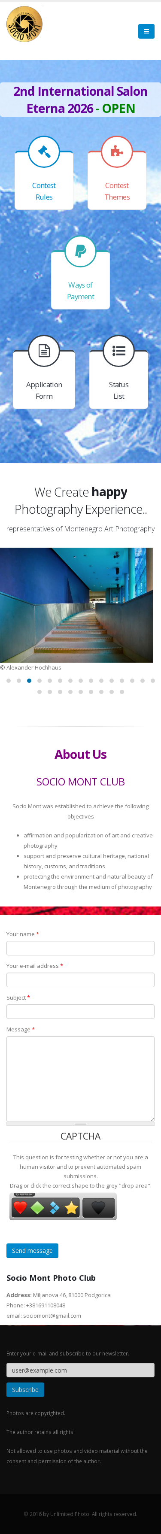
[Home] (24, 23)
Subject (18, 997)
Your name (22, 934)
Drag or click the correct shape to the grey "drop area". (81, 1185)
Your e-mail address (34, 966)
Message (20, 1029)
